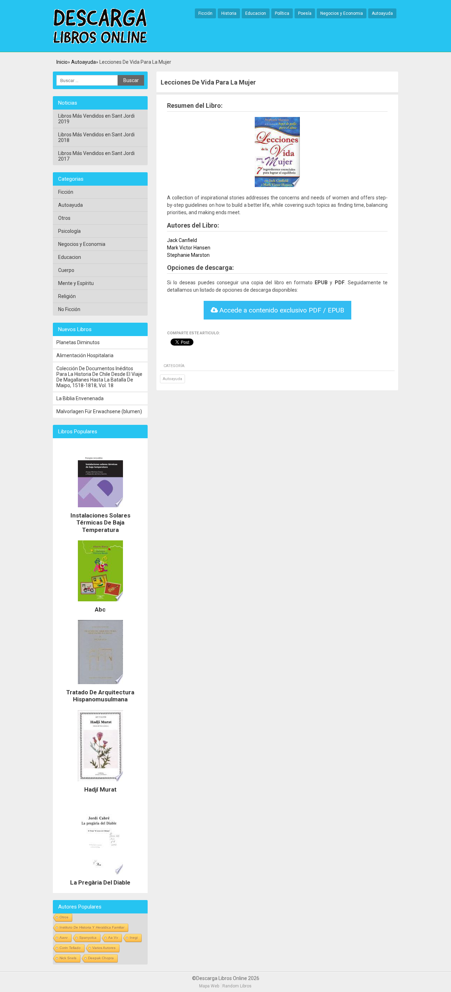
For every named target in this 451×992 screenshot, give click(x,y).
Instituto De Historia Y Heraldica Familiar (92, 927)
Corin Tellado (70, 948)
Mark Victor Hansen (188, 247)
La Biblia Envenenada (80, 398)
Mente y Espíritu (76, 283)
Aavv (64, 938)
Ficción (205, 13)
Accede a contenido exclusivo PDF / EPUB (281, 310)
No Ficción (69, 309)
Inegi (134, 938)
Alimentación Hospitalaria (84, 355)
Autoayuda (382, 13)
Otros (64, 218)
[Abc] (100, 603)
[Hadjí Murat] (100, 783)
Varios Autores (104, 948)
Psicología (69, 231)
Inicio (62, 62)
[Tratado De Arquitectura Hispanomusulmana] (100, 686)
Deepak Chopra (101, 958)
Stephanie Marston (188, 255)
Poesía (304, 13)
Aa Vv (113, 938)
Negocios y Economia (341, 13)
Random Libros (237, 986)
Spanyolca (88, 938)
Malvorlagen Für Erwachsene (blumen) (99, 411)
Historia (228, 13)
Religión (67, 296)
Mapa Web (209, 986)
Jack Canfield (182, 240)
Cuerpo (66, 270)
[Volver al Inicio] (100, 26)
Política (282, 13)
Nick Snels (68, 958)
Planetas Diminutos (78, 342)
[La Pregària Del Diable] (100, 876)
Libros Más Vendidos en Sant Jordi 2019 (96, 118)
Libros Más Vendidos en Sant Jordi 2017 (96, 156)
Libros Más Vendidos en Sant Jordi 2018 (96, 137)
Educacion (255, 13)
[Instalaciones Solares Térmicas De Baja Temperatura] (100, 509)
